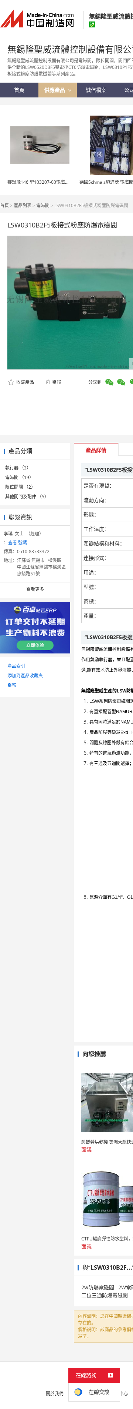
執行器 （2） (18, 468)
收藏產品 (24, 382)
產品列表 (22, 205)
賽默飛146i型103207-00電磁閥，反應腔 (47, 182)
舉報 (56, 382)
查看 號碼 (17, 542)
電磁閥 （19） (19, 477)
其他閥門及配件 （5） (27, 497)
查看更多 (35, 589)
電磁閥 (43, 205)
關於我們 (55, 1393)
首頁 (4, 205)
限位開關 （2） (20, 487)
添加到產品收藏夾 (25, 675)
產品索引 (16, 666)
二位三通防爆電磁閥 (104, 1295)
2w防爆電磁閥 (97, 1287)
